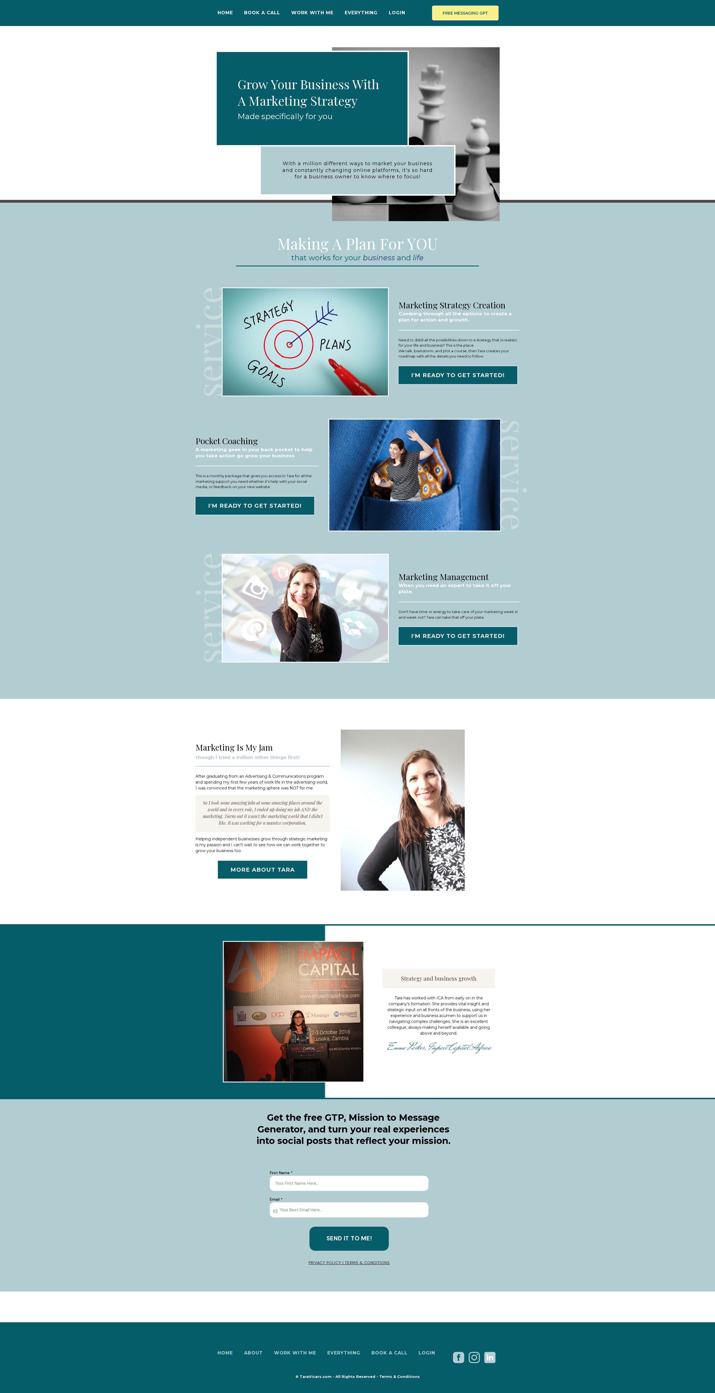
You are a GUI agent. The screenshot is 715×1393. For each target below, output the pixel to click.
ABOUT (253, 1353)
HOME (225, 12)
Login (397, 12)
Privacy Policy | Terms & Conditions (349, 1262)
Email (276, 1199)
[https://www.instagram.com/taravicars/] (474, 1356)
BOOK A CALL (262, 12)
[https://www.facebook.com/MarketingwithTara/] (459, 1357)
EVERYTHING (361, 12)
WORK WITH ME (312, 12)
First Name (281, 1172)
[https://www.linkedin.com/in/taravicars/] (490, 1357)
